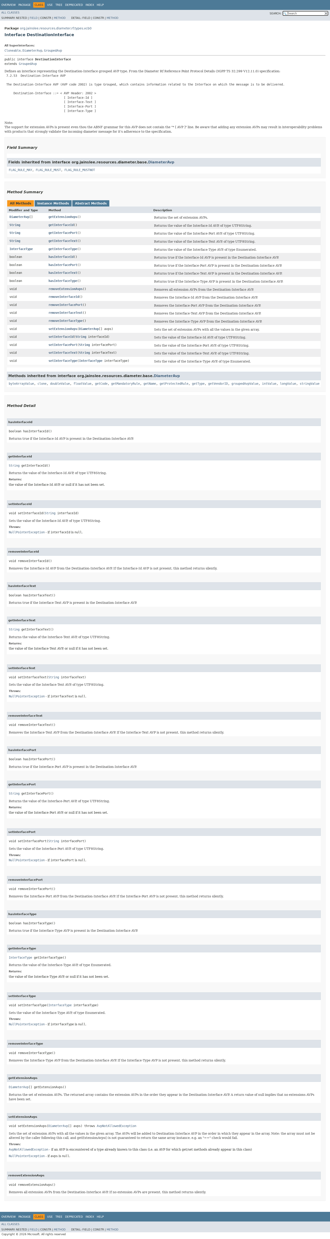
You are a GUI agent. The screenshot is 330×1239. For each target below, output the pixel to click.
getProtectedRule (174, 383)
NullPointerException (27, 532)
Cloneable (12, 50)
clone (41, 383)
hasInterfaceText (62, 273)
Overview (8, 5)
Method (60, 18)
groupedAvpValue (244, 383)
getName (149, 383)
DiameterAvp (32, 50)
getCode (101, 383)
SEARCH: (275, 13)
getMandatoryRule (125, 383)
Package (24, 5)
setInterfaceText (62, 352)
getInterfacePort (62, 233)
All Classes (10, 12)
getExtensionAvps (62, 217)
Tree (58, 5)
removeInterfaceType (65, 321)
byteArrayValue (21, 383)
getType (198, 383)
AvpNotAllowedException (116, 1126)
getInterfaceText (62, 241)
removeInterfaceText (65, 312)
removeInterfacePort (65, 305)
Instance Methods (53, 203)
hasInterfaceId (61, 257)
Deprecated (74, 5)
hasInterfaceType (62, 281)
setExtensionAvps (62, 329)
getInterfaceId (61, 225)
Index (90, 5)
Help (100, 5)
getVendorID (218, 383)
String (14, 225)
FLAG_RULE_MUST (48, 170)
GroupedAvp (53, 50)
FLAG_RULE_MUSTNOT (79, 170)
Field (33, 18)
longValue (288, 383)
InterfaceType (21, 249)
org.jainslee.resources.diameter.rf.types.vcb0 (56, 28)
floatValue (82, 383)
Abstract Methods (91, 203)
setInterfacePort (62, 345)
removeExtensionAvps (65, 289)
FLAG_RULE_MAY (20, 170)
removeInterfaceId (63, 297)
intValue (269, 383)
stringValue (309, 383)
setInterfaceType (62, 360)
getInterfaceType (62, 249)
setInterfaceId (61, 336)
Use (50, 5)
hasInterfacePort (62, 265)
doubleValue (60, 383)
